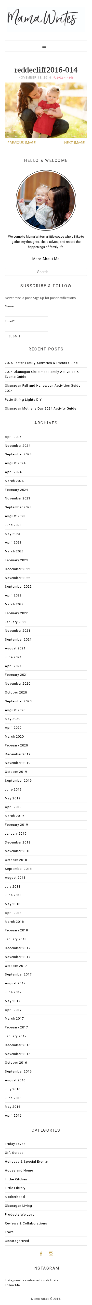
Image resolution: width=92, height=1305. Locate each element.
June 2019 (13, 789)
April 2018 (13, 913)
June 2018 (13, 895)
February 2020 (16, 745)
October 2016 (16, 1062)
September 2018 (18, 869)
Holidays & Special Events (26, 1161)
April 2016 (13, 1115)
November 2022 (17, 578)
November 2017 (17, 957)
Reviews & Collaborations (26, 1223)
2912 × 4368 (65, 77)
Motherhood (15, 1197)
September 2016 (18, 1071)
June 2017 (13, 992)
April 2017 (13, 1010)
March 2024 (14, 481)
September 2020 (18, 701)
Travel (10, 1232)
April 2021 (13, 666)
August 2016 (15, 1080)
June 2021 (13, 657)
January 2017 (15, 1036)
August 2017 (15, 983)
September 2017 (18, 974)
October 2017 (16, 966)
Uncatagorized (17, 1241)
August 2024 (15, 463)
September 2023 (18, 507)
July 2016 (12, 1089)
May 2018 (12, 904)
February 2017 (16, 1027)
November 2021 (17, 630)
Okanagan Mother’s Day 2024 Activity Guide (40, 408)
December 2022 (17, 569)
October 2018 (16, 860)
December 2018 (17, 842)
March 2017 (14, 1018)
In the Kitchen (16, 1179)
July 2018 (12, 886)
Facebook (41, 1254)
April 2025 (13, 437)
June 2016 (13, 1098)
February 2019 (16, 824)
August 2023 (15, 516)
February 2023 (16, 560)
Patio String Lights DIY (23, 399)
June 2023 (13, 525)
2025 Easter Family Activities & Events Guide (41, 363)
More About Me (46, 259)
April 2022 (13, 595)
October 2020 (16, 692)
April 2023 (13, 542)
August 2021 (15, 648)
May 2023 (12, 534)
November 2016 (17, 1054)
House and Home (19, 1170)
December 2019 (17, 754)
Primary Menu (46, 46)
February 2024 (16, 490)
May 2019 (12, 798)
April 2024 (13, 472)
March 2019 (14, 816)
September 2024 (18, 454)
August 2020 (15, 710)
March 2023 (14, 551)
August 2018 (15, 877)
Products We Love (20, 1214)
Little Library (15, 1188)
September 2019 (18, 780)
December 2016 (17, 1045)
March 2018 (14, 922)
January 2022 (15, 622)
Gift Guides (14, 1153)
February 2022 (16, 613)
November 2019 (17, 763)
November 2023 (17, 498)
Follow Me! (12, 1285)
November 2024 (17, 445)
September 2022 (18, 586)
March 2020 (14, 736)
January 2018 (15, 939)
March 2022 (14, 604)
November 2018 (17, 851)
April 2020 (13, 727)
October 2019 (16, 772)
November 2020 (17, 683)
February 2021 (16, 675)
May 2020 (12, 719)
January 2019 (15, 833)
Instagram (51, 1254)
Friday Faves (15, 1144)
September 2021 (18, 639)
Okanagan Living (18, 1205)
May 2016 (12, 1106)
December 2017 (17, 948)
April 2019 (13, 807)
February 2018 (16, 930)
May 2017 (12, 1001)
